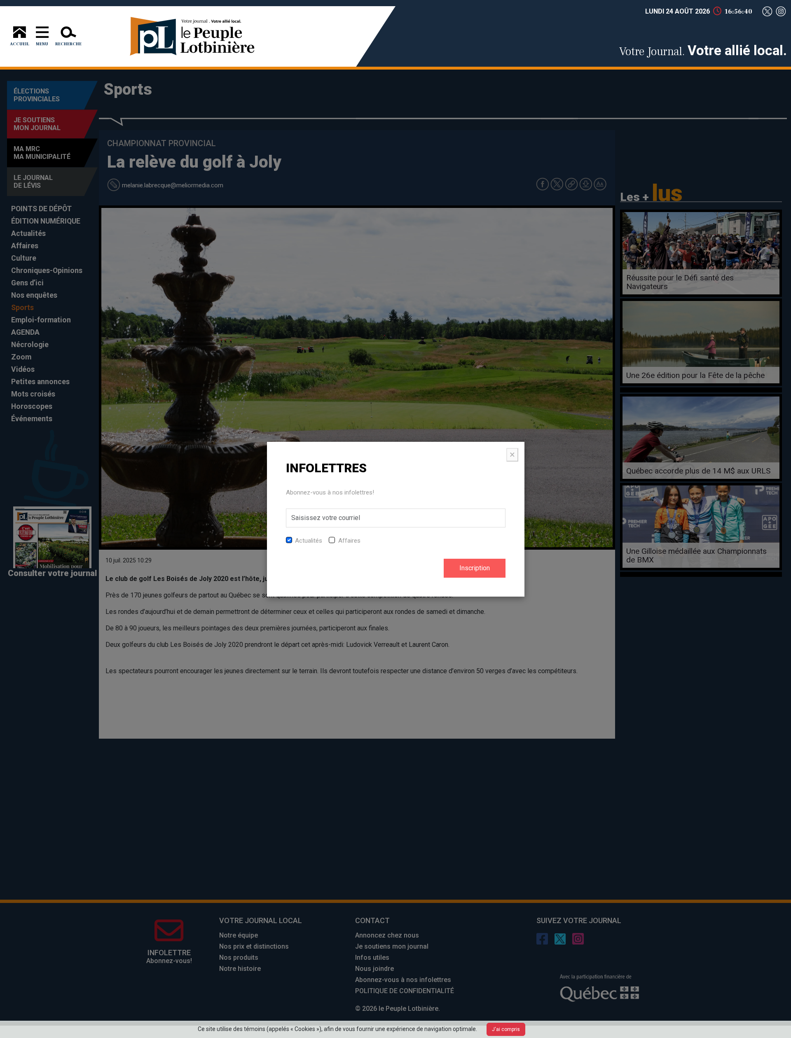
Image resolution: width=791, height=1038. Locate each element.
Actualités (308, 540)
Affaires (349, 540)
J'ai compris (506, 1029)
